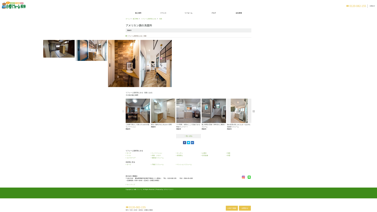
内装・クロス (156, 155)
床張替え (180, 155)
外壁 (228, 155)
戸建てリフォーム (158, 164)
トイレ (129, 155)
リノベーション (157, 153)
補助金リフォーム (158, 158)
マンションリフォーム (184, 164)
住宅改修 (205, 155)
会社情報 (239, 13)
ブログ (213, 13)
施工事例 (138, 13)
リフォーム (188, 13)
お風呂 (204, 153)
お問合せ (372, 6)
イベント (163, 13)
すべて (129, 153)
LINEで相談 (231, 208)
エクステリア (131, 158)
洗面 (228, 153)
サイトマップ (131, 184)
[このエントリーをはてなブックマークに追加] (192, 142)
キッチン (180, 153)
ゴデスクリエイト (168, 189)
